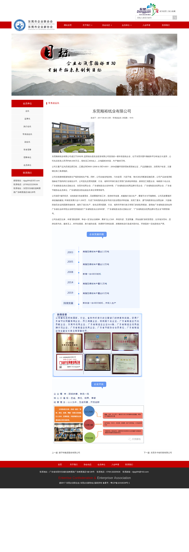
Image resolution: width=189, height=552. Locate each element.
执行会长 (27, 126)
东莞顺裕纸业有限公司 (112, 111)
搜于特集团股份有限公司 (69, 453)
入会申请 (146, 25)
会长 (27, 111)
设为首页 (163, 11)
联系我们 (166, 25)
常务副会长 (27, 134)
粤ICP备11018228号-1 (120, 483)
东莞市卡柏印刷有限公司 (161, 453)
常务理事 (27, 150)
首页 (60, 464)
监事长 (27, 119)
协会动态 (106, 25)
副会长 (27, 142)
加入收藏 (171, 11)
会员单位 (126, 25)
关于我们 (87, 25)
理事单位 (27, 157)
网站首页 (68, 25)
